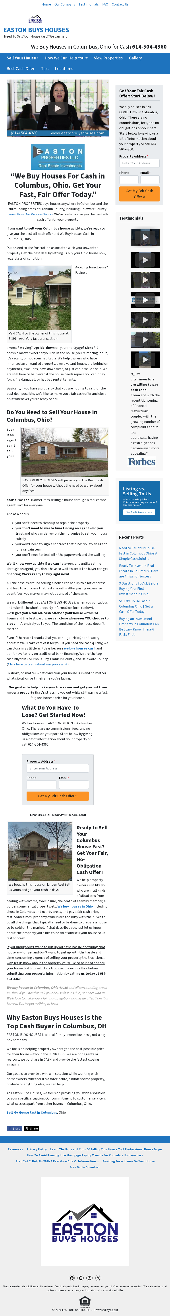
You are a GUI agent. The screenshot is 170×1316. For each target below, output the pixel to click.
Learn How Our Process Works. (31, 214)
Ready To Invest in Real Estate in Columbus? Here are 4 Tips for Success (138, 571)
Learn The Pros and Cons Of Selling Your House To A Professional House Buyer (106, 1149)
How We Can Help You (64, 58)
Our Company (64, 4)
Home (46, 4)
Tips (44, 69)
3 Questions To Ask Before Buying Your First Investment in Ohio (138, 588)
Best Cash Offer (21, 69)
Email (64, 777)
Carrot (114, 1310)
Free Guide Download (85, 1167)
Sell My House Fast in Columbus (32, 1112)
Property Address (41, 761)
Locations (64, 69)
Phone (32, 777)
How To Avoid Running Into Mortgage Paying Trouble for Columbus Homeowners (85, 1155)
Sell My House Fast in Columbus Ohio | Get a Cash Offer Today (136, 606)
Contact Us (120, 4)
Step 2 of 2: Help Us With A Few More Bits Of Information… (57, 1161)
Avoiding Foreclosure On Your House (128, 1161)
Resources (15, 1149)
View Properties (108, 58)
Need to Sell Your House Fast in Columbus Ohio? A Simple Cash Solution (138, 553)
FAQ (105, 4)
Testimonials (89, 4)
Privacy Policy (37, 1149)
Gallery (135, 58)
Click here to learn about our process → (38, 664)
